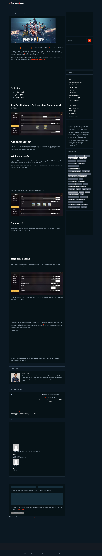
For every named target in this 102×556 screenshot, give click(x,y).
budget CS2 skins (86, 173)
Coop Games (72, 84)
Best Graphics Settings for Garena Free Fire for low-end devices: (29, 91)
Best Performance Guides (35, 358)
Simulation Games (73, 116)
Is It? (70, 103)
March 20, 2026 (24, 411)
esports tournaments (74, 186)
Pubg (82, 194)
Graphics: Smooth (19, 92)
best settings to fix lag (74, 173)
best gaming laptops (73, 166)
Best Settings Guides (26, 47)
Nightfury (60, 47)
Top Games (84, 207)
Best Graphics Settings (74, 168)
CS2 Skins (71, 87)
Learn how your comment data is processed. (40, 517)
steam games (71, 204)
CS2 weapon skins (82, 176)
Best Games (81, 163)
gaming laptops (86, 189)
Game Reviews (73, 95)
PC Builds (71, 111)
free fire (45, 358)
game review (71, 189)
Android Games (22, 358)
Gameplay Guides (73, 98)
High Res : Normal (19, 97)
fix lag (82, 186)
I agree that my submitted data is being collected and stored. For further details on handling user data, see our (38, 508)
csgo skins (71, 184)
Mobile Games (72, 108)
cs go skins (81, 181)
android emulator (73, 158)
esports (85, 184)
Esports (71, 90)
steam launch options (82, 204)
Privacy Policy (20, 509)
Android (14, 358)
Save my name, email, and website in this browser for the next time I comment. (32, 490)
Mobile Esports (72, 105)
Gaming (78, 189)
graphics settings (73, 191)
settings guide (80, 199)
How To (81, 191)
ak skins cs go (80, 155)
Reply (14, 454)
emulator (79, 184)
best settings (86, 171)
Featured (71, 92)
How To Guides (73, 100)
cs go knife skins (72, 181)
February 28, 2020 (51, 397)
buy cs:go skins (72, 176)
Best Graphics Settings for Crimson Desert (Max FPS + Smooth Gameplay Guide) (23, 413)
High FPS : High (19, 94)
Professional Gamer (73, 194)
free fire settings (21, 360)
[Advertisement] (37, 71)
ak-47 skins (71, 155)
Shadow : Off (18, 95)
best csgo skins (72, 163)
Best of (71, 79)
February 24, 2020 (38, 47)
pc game (87, 191)
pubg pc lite (71, 199)
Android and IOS (15, 47)
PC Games (72, 113)
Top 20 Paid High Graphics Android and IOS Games (50, 400)
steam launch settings (74, 207)
